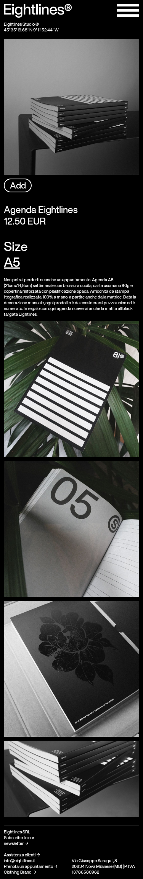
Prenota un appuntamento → (31, 866)
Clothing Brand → (20, 872)
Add (18, 185)
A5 (12, 262)
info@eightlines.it (19, 861)
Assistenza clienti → (22, 855)
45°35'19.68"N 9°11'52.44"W (31, 30)
